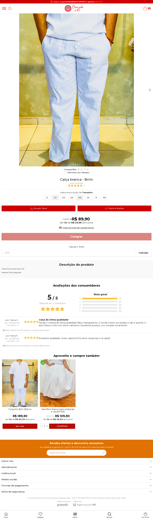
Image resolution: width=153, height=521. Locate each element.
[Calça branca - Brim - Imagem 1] (76, 89)
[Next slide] (150, 90)
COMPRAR (62, 426)
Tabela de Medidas (116, 208)
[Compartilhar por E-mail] (88, 169)
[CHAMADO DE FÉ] (74, 8)
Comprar (76, 236)
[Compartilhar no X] (85, 169)
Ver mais (20, 426)
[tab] (73, 164)
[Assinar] (103, 453)
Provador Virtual (40, 208)
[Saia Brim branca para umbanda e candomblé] (57, 394)
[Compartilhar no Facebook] (79, 169)
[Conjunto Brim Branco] (20, 394)
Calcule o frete (76, 247)
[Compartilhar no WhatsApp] (82, 169)
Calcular (143, 252)
